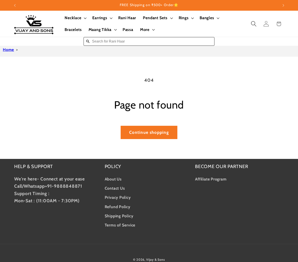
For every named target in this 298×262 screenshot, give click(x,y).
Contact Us (115, 188)
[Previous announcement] (15, 5)
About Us (113, 178)
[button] (75, 18)
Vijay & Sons (155, 259)
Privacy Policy (118, 197)
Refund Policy (117, 206)
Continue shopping (149, 132)
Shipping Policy (119, 215)
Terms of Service (120, 225)
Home (8, 49)
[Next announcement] (283, 5)
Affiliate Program (210, 178)
